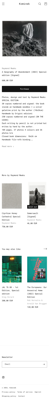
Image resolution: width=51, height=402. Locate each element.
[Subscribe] (44, 364)
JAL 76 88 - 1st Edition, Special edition (10, 290)
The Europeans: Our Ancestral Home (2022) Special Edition (37, 292)
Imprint (38, 392)
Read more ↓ (8, 146)
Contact (21, 396)
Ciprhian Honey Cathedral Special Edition (11, 216)
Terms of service (25, 392)
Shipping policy (9, 396)
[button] (3, 4)
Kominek (13, 388)
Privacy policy (8, 392)
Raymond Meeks (9, 68)
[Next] (45, 249)
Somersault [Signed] (32, 215)
